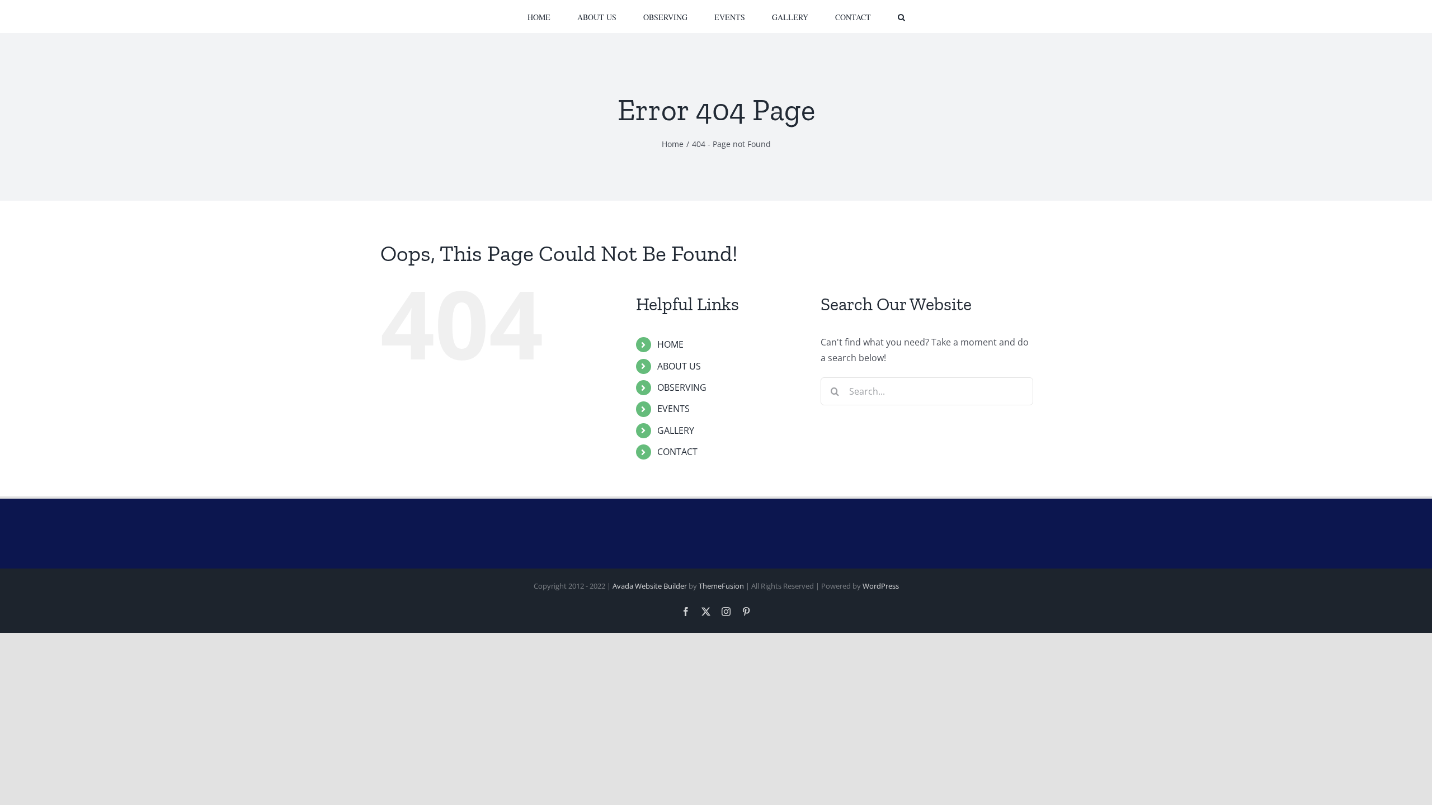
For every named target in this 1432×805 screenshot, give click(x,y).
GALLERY (675, 430)
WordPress (881, 586)
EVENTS (673, 408)
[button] (855, 16)
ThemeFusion (721, 586)
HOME (670, 344)
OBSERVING (681, 387)
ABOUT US (679, 366)
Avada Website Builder (650, 586)
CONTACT (677, 452)
